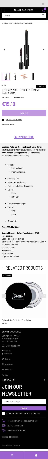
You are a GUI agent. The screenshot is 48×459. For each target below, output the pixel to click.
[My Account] (12, 455)
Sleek (4, 85)
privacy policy (35, 413)
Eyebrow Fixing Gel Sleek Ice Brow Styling (16, 320)
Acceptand (23, 413)
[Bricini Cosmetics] (24, 10)
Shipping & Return (8, 125)
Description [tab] (24, 137)
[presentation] (4, 296)
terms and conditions (19, 413)
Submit (24, 408)
